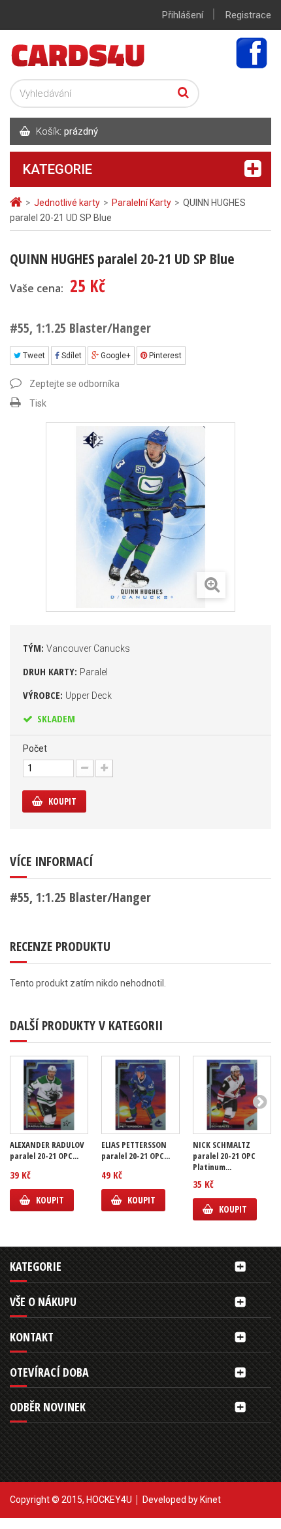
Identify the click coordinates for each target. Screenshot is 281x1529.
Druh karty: (65, 671)
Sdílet (70, 355)
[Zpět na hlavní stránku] (17, 202)
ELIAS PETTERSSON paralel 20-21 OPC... (135, 1150)
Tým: (76, 647)
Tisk (37, 403)
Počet (35, 748)
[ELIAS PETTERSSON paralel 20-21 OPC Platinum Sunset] (140, 1095)
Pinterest (164, 355)
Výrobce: (67, 694)
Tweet (33, 355)
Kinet (210, 1499)
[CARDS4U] (78, 54)
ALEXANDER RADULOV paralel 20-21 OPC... (47, 1150)
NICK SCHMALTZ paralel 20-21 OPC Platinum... (224, 1156)
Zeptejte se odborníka (74, 383)
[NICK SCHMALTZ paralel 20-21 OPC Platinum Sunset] (232, 1095)
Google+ (115, 355)
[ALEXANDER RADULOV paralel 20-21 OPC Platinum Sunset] (49, 1095)
